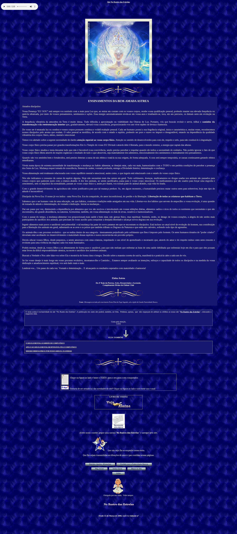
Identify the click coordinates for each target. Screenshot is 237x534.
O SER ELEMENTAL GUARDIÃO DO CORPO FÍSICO (45, 343)
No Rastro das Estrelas (190, 312)
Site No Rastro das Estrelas (118, 2)
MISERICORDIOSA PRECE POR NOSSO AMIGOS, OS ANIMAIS (49, 351)
